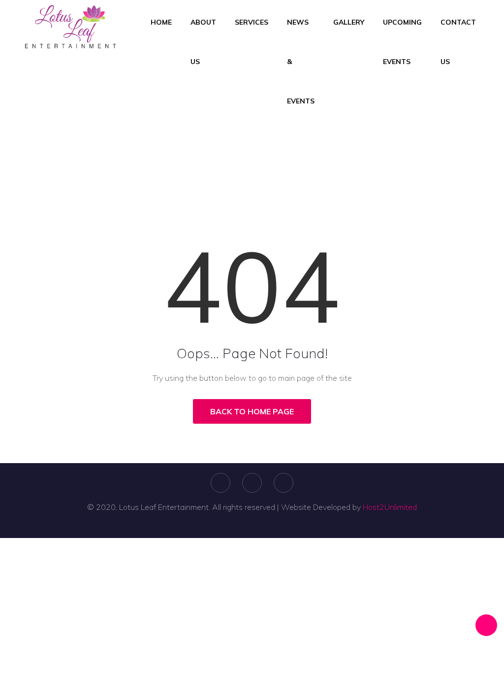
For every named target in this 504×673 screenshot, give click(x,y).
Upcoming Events (402, 42)
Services (251, 22)
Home (161, 22)
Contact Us (458, 42)
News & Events (301, 61)
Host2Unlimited (390, 507)
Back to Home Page (252, 411)
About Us (203, 42)
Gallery (348, 22)
